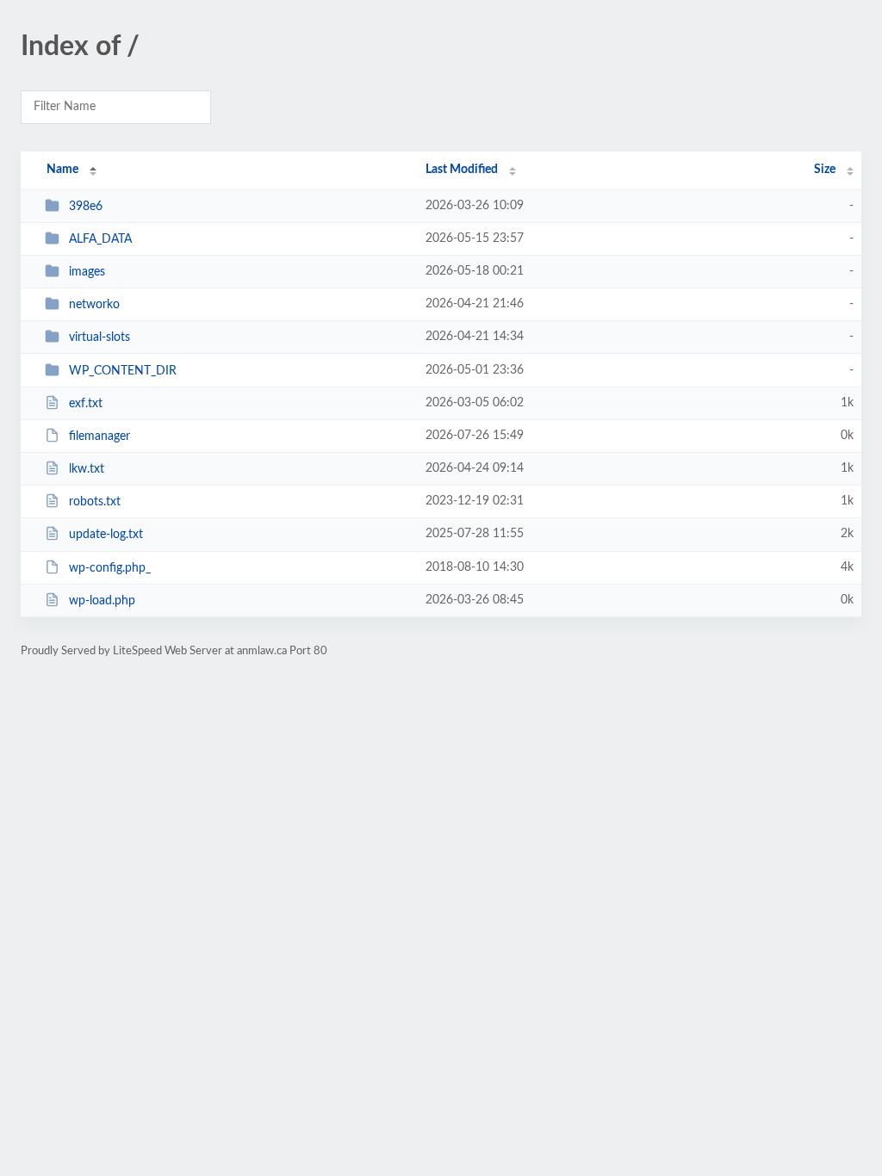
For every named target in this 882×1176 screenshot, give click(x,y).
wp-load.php (102, 601)
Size (824, 170)
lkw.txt (86, 469)
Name (62, 170)
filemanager (99, 436)
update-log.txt (106, 535)
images (87, 272)
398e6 (85, 207)
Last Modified (461, 170)
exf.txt (85, 404)
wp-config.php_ (110, 568)
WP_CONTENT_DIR (123, 371)
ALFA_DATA (100, 239)
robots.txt (95, 502)
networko (94, 305)
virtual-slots (99, 337)
